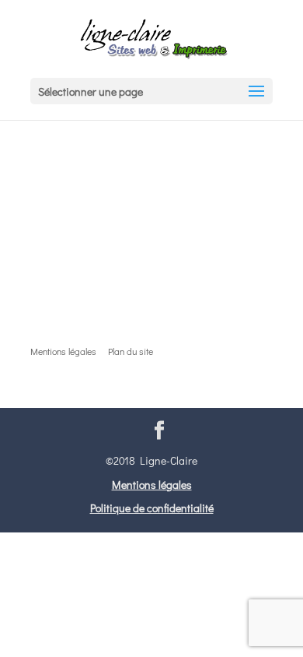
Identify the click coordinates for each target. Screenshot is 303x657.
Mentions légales (152, 484)
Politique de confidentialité (152, 508)
